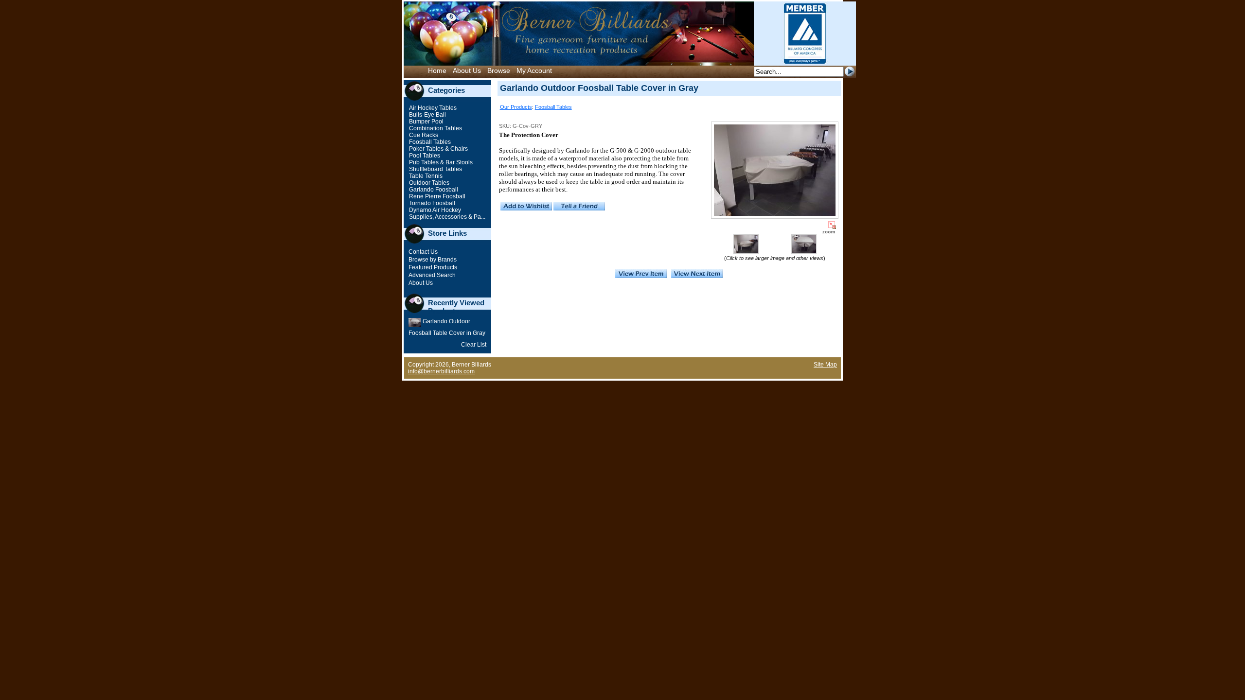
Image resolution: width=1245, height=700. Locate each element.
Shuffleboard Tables (435, 169)
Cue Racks (423, 135)
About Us (467, 70)
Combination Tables (435, 128)
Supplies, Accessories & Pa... (446, 216)
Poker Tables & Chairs (438, 148)
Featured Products (433, 267)
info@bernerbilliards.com (441, 371)
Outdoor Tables (428, 182)
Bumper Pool (426, 121)
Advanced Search (432, 275)
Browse (498, 70)
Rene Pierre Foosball (436, 196)
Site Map (825, 364)
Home (437, 70)
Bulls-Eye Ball (427, 114)
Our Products (516, 107)
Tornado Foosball (431, 203)
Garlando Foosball (433, 189)
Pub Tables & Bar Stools (440, 162)
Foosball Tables (429, 142)
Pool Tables (424, 155)
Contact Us (423, 251)
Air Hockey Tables (432, 108)
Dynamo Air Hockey (434, 210)
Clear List (473, 344)
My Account (534, 70)
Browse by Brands (433, 259)
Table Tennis (425, 176)
